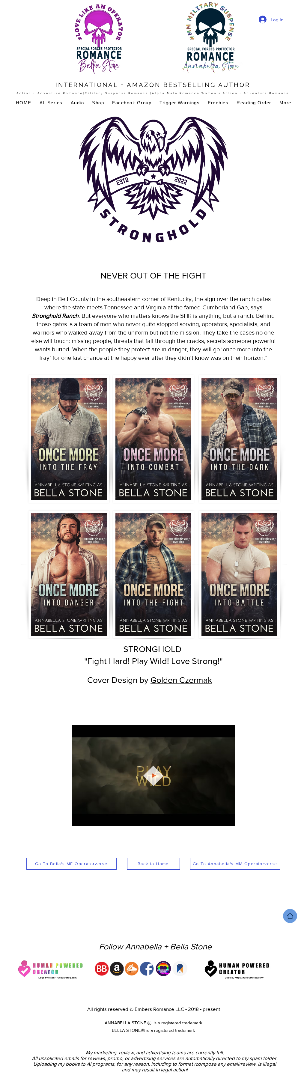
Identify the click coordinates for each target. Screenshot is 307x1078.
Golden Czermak (181, 680)
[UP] (290, 916)
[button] (227, 819)
